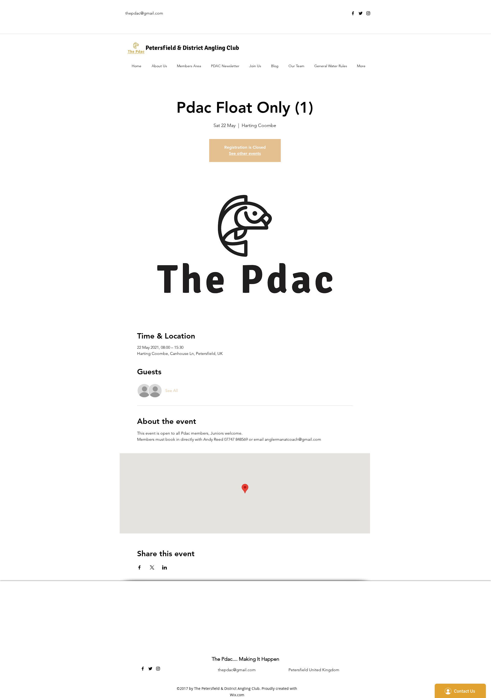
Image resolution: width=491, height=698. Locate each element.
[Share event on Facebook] (139, 567)
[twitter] (360, 13)
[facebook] (352, 13)
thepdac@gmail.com (144, 13)
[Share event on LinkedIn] (164, 567)
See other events (245, 153)
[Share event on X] (152, 567)
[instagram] (368, 13)
